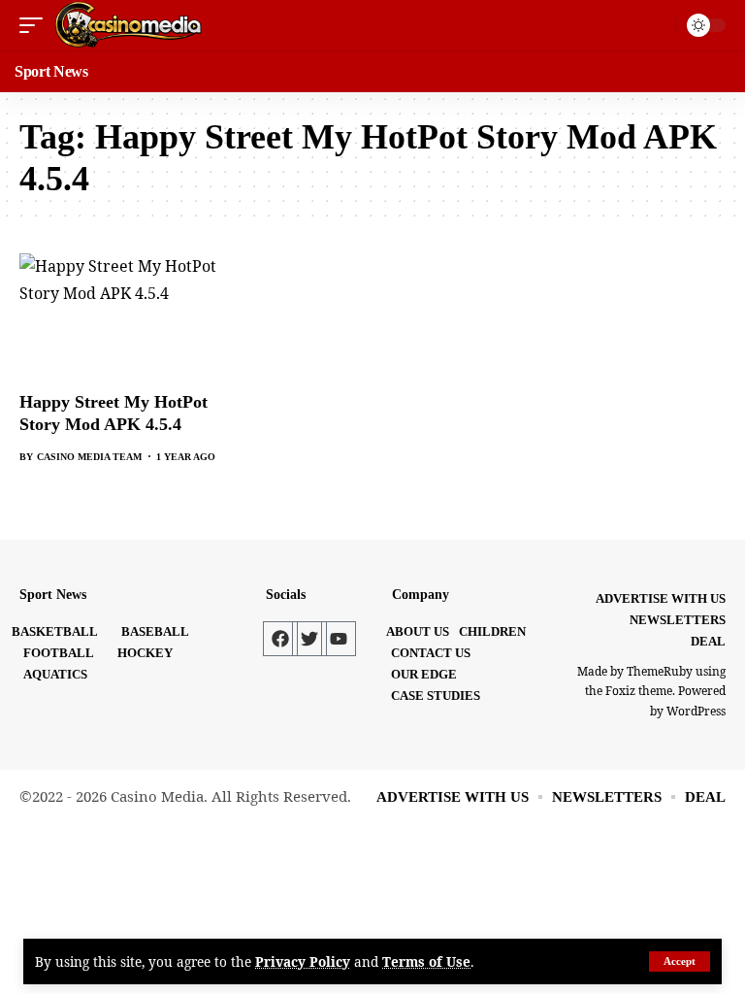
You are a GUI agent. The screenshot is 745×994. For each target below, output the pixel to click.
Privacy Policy (302, 961)
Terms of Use (426, 961)
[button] (679, 961)
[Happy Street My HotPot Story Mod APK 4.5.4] (124, 316)
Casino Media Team (89, 456)
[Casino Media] (128, 25)
